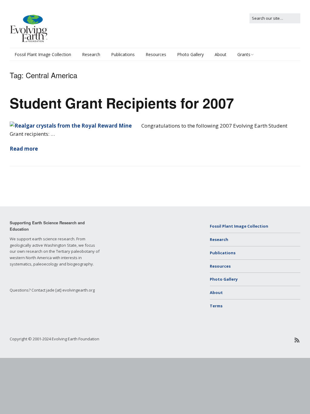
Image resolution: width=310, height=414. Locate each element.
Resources (156, 54)
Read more (24, 148)
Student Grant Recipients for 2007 (122, 103)
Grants (243, 54)
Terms (216, 306)
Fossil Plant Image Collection (43, 54)
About (220, 54)
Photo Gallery (190, 54)
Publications (123, 54)
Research (91, 54)
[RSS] (297, 340)
